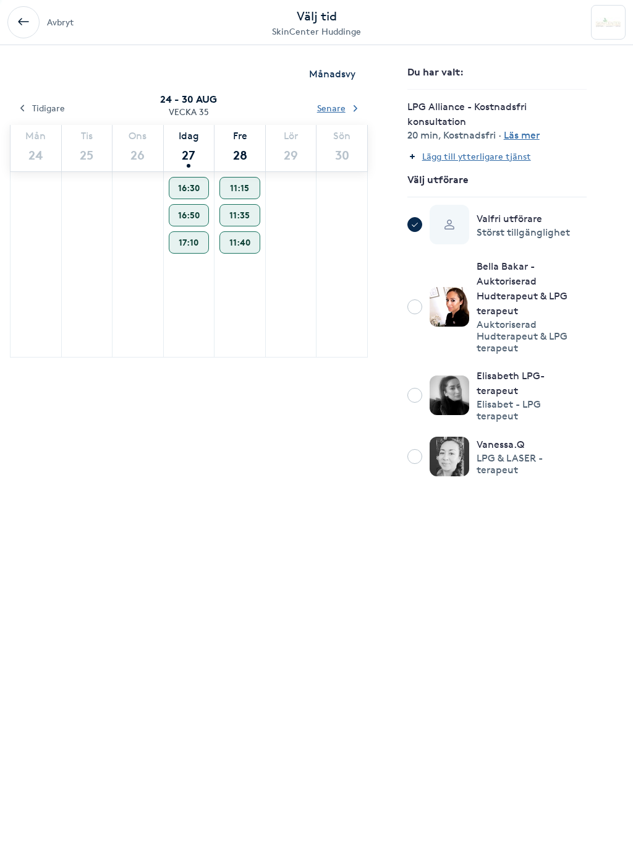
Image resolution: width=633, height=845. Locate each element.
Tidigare (48, 108)
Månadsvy (332, 74)
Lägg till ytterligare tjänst (476, 156)
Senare (331, 108)
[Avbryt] (23, 22)
